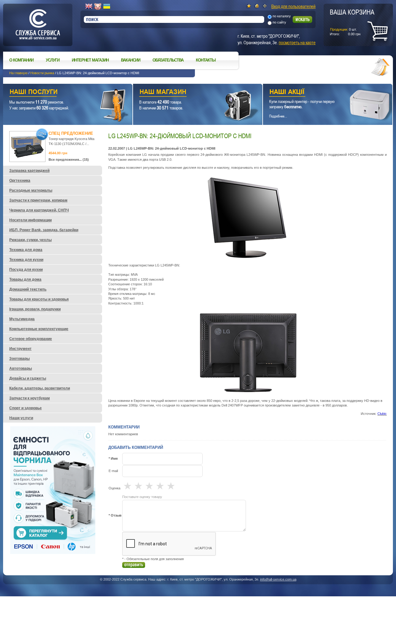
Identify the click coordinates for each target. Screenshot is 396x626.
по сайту (279, 22)
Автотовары (20, 368)
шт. (352, 22)
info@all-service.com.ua (278, 579)
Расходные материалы (30, 190)
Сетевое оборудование (30, 339)
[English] (89, 6)
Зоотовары (19, 358)
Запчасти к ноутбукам (29, 398)
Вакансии (130, 60)
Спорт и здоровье (25, 408)
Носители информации (30, 220)
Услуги (52, 60)
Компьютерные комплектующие (38, 329)
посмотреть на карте (297, 42)
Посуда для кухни (26, 269)
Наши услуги (60, 92)
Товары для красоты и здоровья (39, 299)
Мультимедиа (22, 319)
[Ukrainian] (106, 6)
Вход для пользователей (293, 6)
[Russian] (97, 6)
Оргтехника (19, 180)
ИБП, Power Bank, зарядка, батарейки (43, 230)
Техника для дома (25, 250)
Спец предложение (71, 133)
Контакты (206, 60)
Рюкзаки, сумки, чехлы (30, 240)
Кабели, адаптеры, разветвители (39, 388)
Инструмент (20, 349)
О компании (21, 60)
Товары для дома (25, 279)
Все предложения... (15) (69, 159)
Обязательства (168, 60)
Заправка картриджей (29, 170)
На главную (18, 73)
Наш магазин (187, 92)
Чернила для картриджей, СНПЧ (39, 210)
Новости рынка (42, 73)
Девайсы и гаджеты (27, 378)
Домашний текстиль (27, 289)
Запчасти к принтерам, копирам (38, 200)
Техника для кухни (26, 260)
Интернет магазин (90, 60)
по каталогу (282, 16)
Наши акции (319, 92)
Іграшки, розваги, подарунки (35, 309)
